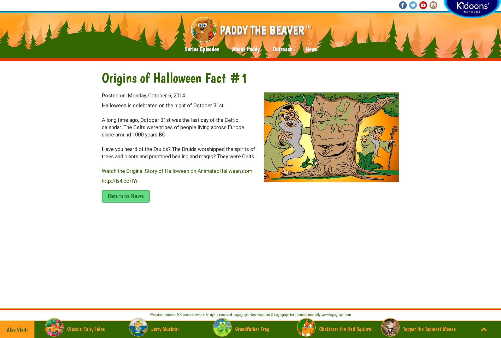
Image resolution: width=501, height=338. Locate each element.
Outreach (283, 49)
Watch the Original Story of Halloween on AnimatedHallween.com (177, 171)
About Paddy (246, 49)
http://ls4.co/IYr (120, 181)
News (311, 49)
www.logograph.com (336, 315)
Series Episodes (202, 49)
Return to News (126, 196)
